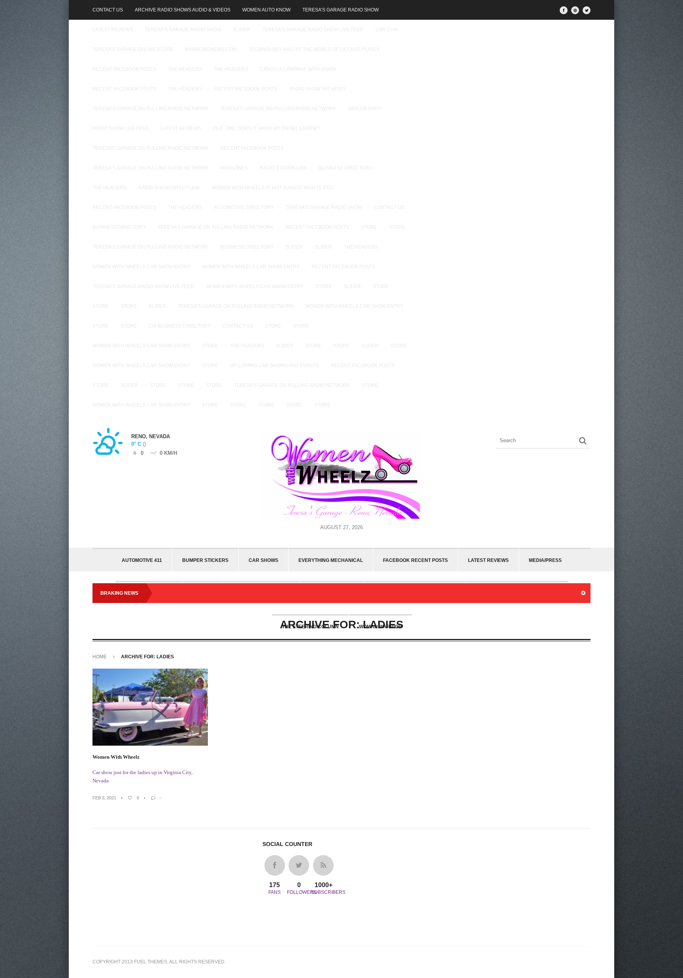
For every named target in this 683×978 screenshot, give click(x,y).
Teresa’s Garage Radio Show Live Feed (143, 286)
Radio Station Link (283, 168)
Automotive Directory (244, 207)
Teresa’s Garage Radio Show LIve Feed (313, 29)
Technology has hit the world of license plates (314, 49)
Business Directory (345, 168)
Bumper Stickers (205, 560)
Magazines (234, 168)
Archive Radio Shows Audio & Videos (182, 10)
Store (369, 227)
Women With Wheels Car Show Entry (141, 266)
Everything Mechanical (330, 560)
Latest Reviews (112, 29)
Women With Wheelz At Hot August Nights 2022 (273, 187)
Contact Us (107, 10)
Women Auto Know (266, 10)
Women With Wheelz (116, 757)
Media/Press (545, 560)
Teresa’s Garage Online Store (132, 49)
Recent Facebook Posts (124, 69)
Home (99, 657)
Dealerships (364, 108)
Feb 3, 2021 (104, 797)
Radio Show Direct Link (169, 187)
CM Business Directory (180, 326)
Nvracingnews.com (211, 49)
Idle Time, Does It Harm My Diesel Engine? (267, 128)
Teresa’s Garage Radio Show (340, 10)
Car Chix (386, 29)
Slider (241, 29)
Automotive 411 (142, 560)
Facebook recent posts (415, 560)
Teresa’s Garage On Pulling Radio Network (150, 108)
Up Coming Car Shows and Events (274, 365)
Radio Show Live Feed (120, 128)
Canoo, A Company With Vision (298, 69)
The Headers (185, 69)
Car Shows (263, 560)
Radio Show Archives (317, 89)
